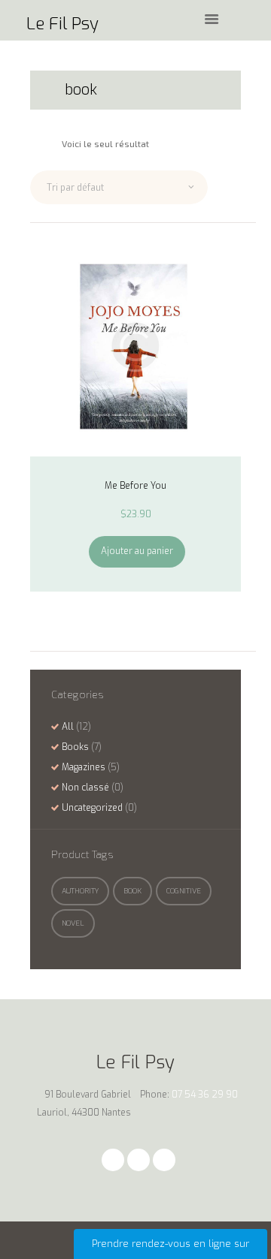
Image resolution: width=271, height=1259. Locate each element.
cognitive (183, 891)
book (132, 891)
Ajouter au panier (137, 551)
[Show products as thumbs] (35, 143)
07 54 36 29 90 (205, 1095)
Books (75, 747)
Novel (73, 923)
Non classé (85, 788)
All (68, 727)
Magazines (83, 767)
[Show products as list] (51, 143)
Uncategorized (92, 808)
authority (80, 891)
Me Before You (135, 486)
